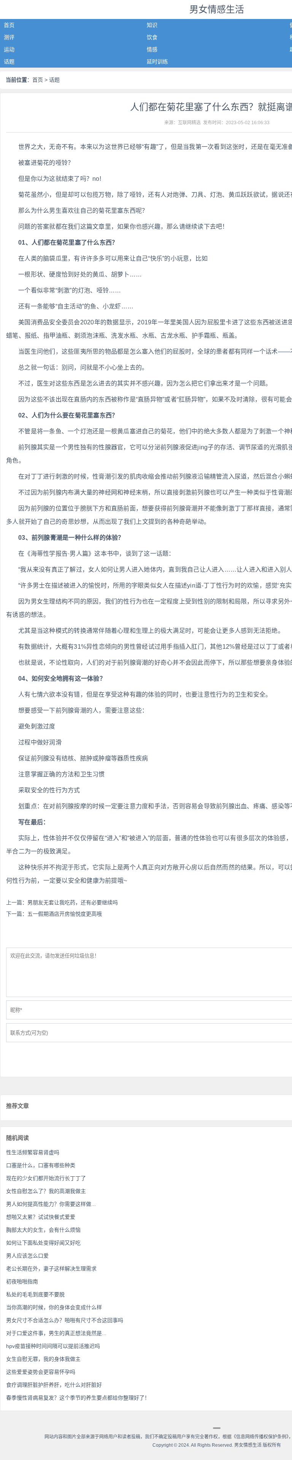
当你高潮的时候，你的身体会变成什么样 (54, 1307)
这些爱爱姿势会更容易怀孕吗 (40, 1372)
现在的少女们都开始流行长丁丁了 (46, 1178)
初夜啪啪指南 (22, 1281)
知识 (152, 25)
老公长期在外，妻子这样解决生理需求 (51, 1269)
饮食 (152, 37)
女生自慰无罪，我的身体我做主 (43, 1359)
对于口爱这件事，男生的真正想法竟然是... (56, 1333)
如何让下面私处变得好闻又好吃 (43, 1243)
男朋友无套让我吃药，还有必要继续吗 (72, 902)
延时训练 (157, 61)
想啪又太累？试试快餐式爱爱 (40, 1217)
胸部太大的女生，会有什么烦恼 (43, 1230)
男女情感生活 (216, 9)
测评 (9, 37)
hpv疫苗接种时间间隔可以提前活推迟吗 (53, 1346)
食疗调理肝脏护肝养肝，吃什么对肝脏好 (54, 1385)
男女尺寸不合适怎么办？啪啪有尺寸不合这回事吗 (64, 1320)
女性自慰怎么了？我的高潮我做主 (46, 1191)
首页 (9, 25)
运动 (9, 49)
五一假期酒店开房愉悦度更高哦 (64, 914)
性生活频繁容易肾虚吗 (32, 1152)
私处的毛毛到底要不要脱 (35, 1294)
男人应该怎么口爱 (27, 1256)
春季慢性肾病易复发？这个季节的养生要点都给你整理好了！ (78, 1398)
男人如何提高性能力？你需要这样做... (51, 1204)
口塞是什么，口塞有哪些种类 (40, 1165)
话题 (9, 61)
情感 (152, 49)
